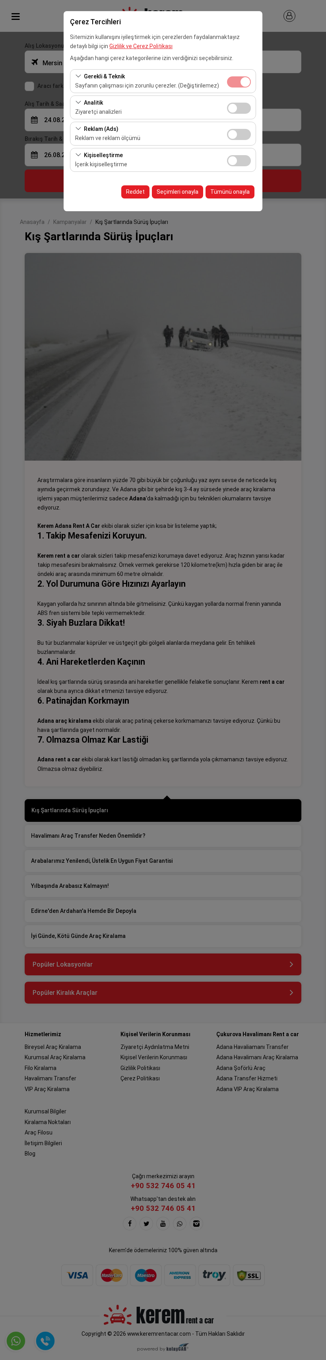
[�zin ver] (239, 107)
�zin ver (239, 108)
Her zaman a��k (239, 82)
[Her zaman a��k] (239, 81)
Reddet (135, 192)
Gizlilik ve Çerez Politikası (141, 46)
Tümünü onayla (230, 192)
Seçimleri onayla (177, 192)
